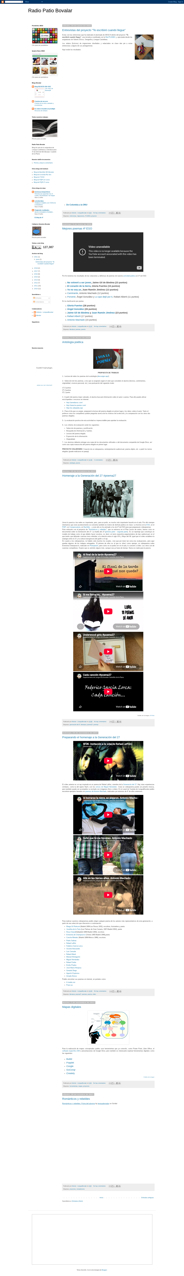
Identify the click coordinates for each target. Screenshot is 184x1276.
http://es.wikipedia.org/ (74, 408)
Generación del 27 (130, 784)
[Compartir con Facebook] (117, 213)
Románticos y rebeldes (97, 529)
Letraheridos (39, 201)
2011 (36, 286)
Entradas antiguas (147, 1198)
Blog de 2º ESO (39, 177)
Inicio (101, 1198)
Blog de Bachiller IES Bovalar (44, 172)
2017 (36, 271)
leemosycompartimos (42, 192)
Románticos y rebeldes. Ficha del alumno (78, 1103)
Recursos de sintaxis (41, 110)
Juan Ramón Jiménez (103, 312)
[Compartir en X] (115, 213)
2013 (36, 280)
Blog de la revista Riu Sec (42, 175)
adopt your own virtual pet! (44, 385)
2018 (36, 268)
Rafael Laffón (71, 943)
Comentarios (39, 302)
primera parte (110, 532)
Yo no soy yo (74, 289)
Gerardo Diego (71, 970)
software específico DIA (71, 1051)
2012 (36, 283)
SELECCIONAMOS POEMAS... (44, 212)
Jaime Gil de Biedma (78, 312)
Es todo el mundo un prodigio (45, 109)
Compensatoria (74, 527)
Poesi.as (69, 985)
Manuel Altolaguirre (73, 957)
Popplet (70, 1062)
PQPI (64, 527)
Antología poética (72, 342)
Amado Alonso (71, 976)
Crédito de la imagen (149, 1077)
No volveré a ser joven (79, 282)
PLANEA (87, 216)
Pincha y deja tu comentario (43, 163)
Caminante (72, 293)
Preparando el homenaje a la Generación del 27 (91, 737)
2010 (36, 289)
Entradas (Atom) (77, 1201)
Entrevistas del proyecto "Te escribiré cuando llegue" (94, 30)
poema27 (90, 724)
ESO (148, 525)
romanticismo (80, 1189)
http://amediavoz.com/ (74, 402)
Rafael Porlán (71, 962)
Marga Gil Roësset (73, 926)
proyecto (94, 216)
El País (152, 715)
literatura (72, 329)
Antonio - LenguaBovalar (44, 312)
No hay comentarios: (99, 213)
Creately (70, 1073)
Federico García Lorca (74, 946)
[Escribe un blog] (112, 213)
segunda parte (122, 532)
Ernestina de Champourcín (76, 935)
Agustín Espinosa (72, 973)
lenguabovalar (103, 1103)
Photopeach (94, 546)
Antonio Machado (76, 320)
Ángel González (75, 309)
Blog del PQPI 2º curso (41, 182)
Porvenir (71, 297)
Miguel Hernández (72, 960)
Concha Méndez (72, 937)
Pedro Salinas (71, 941)
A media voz (70, 982)
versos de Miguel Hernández (106, 787)
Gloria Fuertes (74, 305)
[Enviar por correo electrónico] (110, 213)
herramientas (74, 1086)
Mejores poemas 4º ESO (77, 228)
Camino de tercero (41, 101)
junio (38, 259)
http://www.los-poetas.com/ (76, 405)
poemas (78, 329)
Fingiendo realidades (42, 210)
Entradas (38, 298)
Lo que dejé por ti (103, 297)
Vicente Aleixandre (73, 949)
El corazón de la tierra (79, 286)
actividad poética (129, 276)
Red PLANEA (110, 37)
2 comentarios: (98, 460)
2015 (36, 277)
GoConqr (70, 1070)
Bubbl (69, 1059)
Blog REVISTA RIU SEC (43, 87)
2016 (36, 274)
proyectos (86, 1086)
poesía (83, 329)
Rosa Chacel (71, 932)
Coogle (69, 1066)
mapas (80, 1086)
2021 (36, 257)
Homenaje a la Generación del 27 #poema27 (89, 475)
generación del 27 (75, 724)
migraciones (80, 216)
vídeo (94, 994)
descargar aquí (103, 376)
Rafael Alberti (74, 316)
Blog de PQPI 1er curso (42, 180)
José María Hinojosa (73, 968)
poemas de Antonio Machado (95, 791)
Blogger (104, 1270)
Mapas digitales (71, 1006)
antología (72, 463)
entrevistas (73, 216)
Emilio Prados (71, 965)
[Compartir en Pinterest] (119, 213)
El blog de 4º (39, 217)
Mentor (38, 315)
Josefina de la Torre (73, 929)
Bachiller (87, 527)
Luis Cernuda (71, 951)
